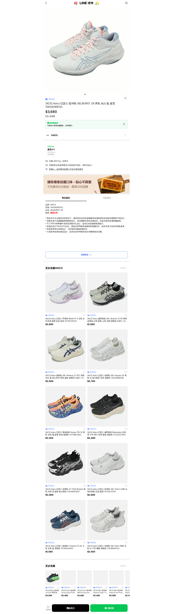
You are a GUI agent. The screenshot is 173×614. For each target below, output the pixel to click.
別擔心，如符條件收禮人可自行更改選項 (66, 169)
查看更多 (85, 254)
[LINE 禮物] (86, 3)
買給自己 (70, 608)
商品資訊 (66, 198)
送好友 (111, 608)
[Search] (126, 3)
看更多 (123, 268)
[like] (84, 315)
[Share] (125, 98)
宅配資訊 (107, 198)
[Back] (46, 3)
